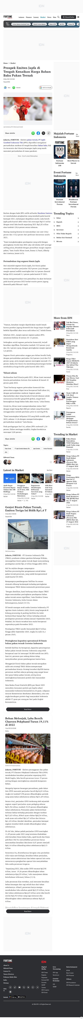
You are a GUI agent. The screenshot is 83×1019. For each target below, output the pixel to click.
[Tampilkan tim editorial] (51, 462)
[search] (58, 17)
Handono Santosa (45, 213)
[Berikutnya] (52, 482)
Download (5, 997)
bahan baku (42, 145)
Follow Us (4, 989)
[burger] (78, 17)
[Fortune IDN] (8, 17)
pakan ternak (32, 140)
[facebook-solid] (38, 133)
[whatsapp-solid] (33, 133)
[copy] (48, 133)
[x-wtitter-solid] (43, 133)
